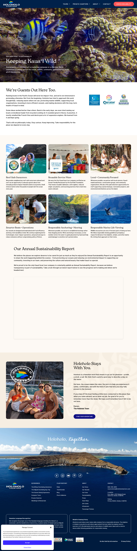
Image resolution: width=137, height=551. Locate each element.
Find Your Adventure (84, 416)
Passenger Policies (88, 509)
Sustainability (86, 495)
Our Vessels (85, 489)
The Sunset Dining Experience (40, 492)
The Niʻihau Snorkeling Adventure (41, 487)
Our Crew (85, 492)
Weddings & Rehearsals (38, 500)
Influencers (85, 506)
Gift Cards (85, 503)
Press (84, 498)
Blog (58, 492)
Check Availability (123, 4)
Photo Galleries (61, 495)
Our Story (85, 487)
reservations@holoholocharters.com (119, 489)
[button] (51, 527)
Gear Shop (85, 500)
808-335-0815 (112, 487)
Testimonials (61, 489)
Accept (27, 542)
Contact (107, 4)
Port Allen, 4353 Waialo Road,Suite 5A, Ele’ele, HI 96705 (117, 494)
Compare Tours (36, 495)
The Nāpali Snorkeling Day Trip (40, 489)
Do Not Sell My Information (109, 541)
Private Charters (36, 498)
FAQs (58, 487)
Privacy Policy (27, 547)
